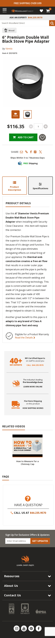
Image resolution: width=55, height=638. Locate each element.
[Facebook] (39, 628)
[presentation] (28, 114)
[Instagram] (17, 628)
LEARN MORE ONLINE (32, 387)
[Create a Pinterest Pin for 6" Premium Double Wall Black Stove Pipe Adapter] (35, 152)
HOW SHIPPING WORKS (33, 408)
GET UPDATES (40, 541)
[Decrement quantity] (31, 126)
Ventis (8, 48)
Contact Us (12, 595)
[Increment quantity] (45, 126)
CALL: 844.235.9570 (35, 365)
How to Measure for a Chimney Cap (27, 462)
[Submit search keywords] (52, 23)
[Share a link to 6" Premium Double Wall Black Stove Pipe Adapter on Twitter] (40, 152)
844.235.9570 (38, 512)
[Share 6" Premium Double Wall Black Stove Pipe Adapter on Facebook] (31, 152)
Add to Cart (25, 137)
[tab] (14, 186)
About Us (11, 586)
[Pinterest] (31, 628)
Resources (11, 576)
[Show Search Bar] (51, 17)
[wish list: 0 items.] (41, 10)
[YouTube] (24, 628)
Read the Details (24, 337)
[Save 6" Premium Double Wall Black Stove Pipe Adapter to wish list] (42, 137)
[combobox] (27, 23)
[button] (21, 152)
